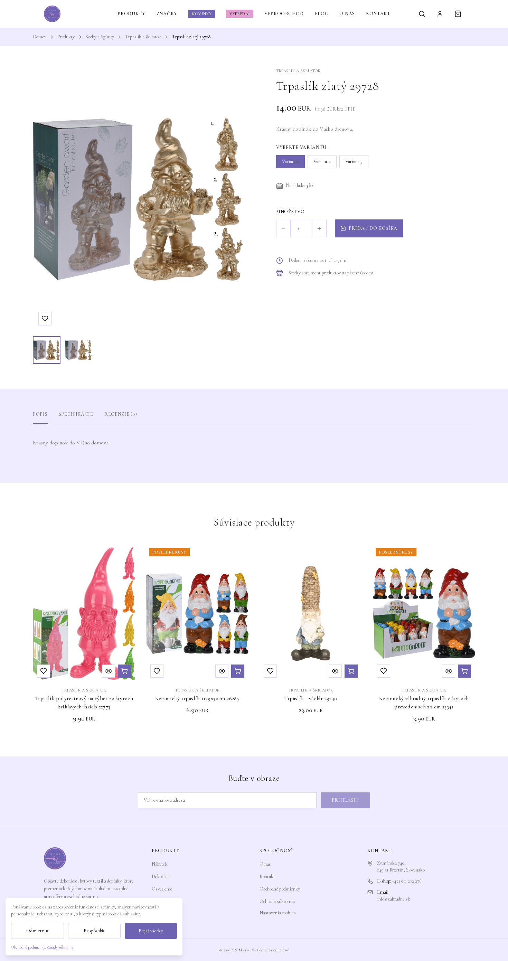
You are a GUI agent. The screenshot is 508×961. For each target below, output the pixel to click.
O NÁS (347, 14)
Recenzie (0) (120, 414)
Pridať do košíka (373, 228)
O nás (265, 864)
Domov (39, 37)
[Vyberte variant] (124, 671)
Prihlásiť (345, 800)
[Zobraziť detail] (108, 671)
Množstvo (290, 212)
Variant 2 (322, 161)
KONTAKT (378, 14)
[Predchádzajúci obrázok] (44, 199)
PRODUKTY (131, 14)
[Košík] (458, 14)
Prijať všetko (151, 931)
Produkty (66, 37)
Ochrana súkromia (277, 901)
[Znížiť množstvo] (283, 228)
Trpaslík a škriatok (143, 37)
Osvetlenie (162, 889)
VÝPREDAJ (239, 13)
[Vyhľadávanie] (422, 14)
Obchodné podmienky (280, 889)
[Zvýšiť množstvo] (319, 228)
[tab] (46, 350)
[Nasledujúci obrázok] (231, 199)
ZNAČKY (167, 14)
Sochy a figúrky (100, 37)
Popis (40, 414)
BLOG (322, 14)
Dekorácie (161, 876)
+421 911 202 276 (406, 881)
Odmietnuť (37, 931)
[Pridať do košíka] (351, 671)
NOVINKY (201, 13)
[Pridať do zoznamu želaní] (44, 318)
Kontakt (267, 876)
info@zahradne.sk (393, 899)
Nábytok (160, 864)
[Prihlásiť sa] (440, 14)
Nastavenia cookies (278, 913)
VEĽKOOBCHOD (284, 14)
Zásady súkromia (60, 947)
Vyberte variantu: (302, 147)
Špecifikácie (76, 414)
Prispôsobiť (94, 931)
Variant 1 (290, 161)
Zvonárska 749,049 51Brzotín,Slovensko (401, 866)
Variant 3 (354, 161)
